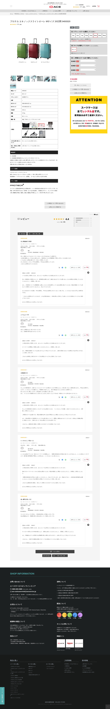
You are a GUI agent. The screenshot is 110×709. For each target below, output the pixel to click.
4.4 (67, 219)
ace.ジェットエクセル (15, 697)
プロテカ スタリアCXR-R (16, 679)
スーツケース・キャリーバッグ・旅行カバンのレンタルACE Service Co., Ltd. (52, 704)
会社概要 (84, 666)
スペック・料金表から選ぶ (2, 695)
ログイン (88, 6)
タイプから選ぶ (50, 664)
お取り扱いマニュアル (72, 10)
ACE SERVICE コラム (69, 672)
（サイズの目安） (94, 45)
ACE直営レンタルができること (29, 10)
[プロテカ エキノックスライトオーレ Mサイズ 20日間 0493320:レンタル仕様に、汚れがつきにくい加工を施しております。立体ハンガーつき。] (40, 79)
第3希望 (73, 70)
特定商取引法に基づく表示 (88, 672)
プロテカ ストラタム (15, 666)
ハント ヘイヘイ (14, 690)
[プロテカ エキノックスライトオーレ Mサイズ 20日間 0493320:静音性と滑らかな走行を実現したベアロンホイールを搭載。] (20, 79)
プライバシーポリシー (87, 670)
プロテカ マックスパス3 (16, 683)
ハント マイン (14, 688)
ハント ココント (14, 692)
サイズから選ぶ (32, 664)
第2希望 (73, 65)
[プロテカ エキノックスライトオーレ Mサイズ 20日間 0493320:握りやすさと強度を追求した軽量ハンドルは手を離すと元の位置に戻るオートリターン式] (47, 79)
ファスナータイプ (50, 666)
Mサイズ (30, 670)
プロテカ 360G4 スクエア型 (17, 677)
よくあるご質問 (57, 10)
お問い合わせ (86, 10)
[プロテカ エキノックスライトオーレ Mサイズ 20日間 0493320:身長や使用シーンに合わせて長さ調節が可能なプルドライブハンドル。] (53, 79)
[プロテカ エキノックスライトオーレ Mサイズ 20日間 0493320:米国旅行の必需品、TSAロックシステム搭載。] (13, 85)
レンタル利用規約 (86, 668)
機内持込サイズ (32, 666)
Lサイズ (30, 672)
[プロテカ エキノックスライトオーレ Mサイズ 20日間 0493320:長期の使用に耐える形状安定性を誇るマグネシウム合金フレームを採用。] (33, 79)
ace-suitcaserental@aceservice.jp (24, 591)
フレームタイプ (50, 668)
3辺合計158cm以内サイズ (34, 674)
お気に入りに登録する (80, 93)
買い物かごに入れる (80, 85)
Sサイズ (30, 668)
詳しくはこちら (25, 141)
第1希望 (73, 61)
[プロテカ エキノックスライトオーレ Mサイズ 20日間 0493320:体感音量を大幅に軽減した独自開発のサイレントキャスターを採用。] (13, 79)
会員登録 (94, 6)
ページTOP (108, 707)
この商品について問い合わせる (80, 89)
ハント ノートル (14, 686)
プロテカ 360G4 (14, 675)
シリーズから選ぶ (14, 664)
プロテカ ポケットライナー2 (17, 681)
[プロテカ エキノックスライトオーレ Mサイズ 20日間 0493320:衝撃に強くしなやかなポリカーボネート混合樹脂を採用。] (27, 79)
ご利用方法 (44, 10)
